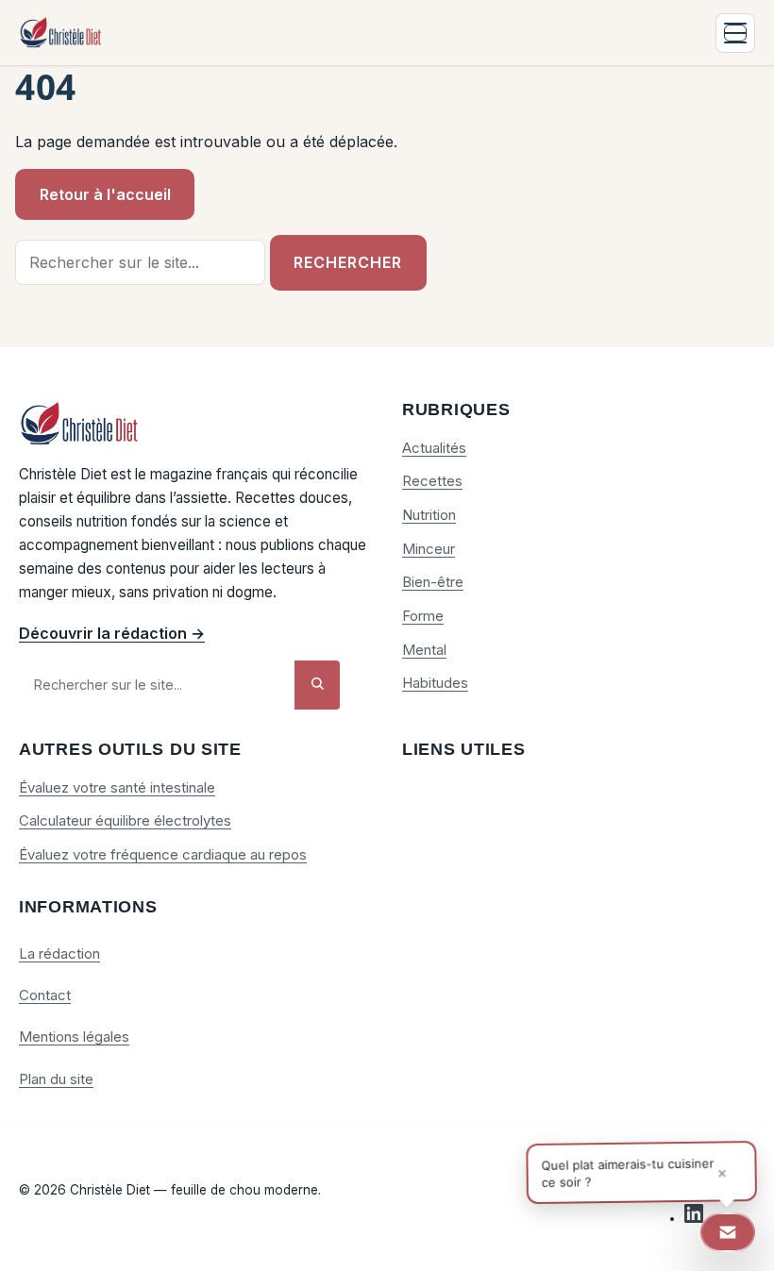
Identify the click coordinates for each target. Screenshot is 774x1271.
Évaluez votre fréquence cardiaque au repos (163, 854)
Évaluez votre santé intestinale (117, 787)
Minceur (428, 549)
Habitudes (435, 683)
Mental (424, 650)
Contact (45, 995)
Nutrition (429, 515)
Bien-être (432, 582)
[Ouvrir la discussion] (727, 1232)
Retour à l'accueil (105, 194)
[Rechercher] (317, 685)
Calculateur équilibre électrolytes (125, 820)
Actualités (434, 448)
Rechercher (348, 262)
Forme (423, 616)
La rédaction (59, 953)
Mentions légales (74, 1036)
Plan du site (56, 1079)
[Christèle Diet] (61, 32)
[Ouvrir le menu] (735, 33)
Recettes (432, 481)
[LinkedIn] (693, 1218)
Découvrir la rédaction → (112, 633)
